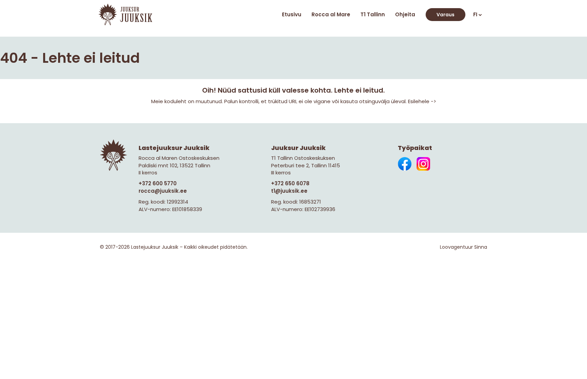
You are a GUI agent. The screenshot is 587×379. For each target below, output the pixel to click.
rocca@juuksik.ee (163, 190)
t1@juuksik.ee (289, 190)
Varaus (446, 14)
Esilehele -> (422, 101)
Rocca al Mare (331, 14)
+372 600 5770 (158, 183)
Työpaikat (415, 148)
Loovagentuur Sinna (463, 247)
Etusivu (291, 14)
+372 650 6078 (290, 183)
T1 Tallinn (372, 14)
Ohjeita (405, 14)
